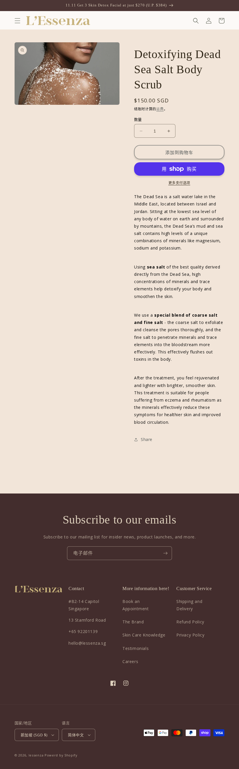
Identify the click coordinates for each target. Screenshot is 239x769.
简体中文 (76, 734)
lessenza (36, 755)
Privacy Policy (190, 635)
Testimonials (135, 648)
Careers (130, 661)
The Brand (133, 622)
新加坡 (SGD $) (34, 734)
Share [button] (146, 439)
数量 (138, 119)
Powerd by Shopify (61, 755)
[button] (17, 20)
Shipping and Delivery (189, 605)
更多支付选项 (179, 182)
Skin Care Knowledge (143, 635)
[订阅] (165, 553)
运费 (160, 109)
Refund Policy (190, 622)
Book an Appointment (135, 605)
